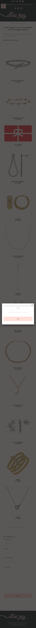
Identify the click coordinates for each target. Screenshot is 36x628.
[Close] (32, 305)
